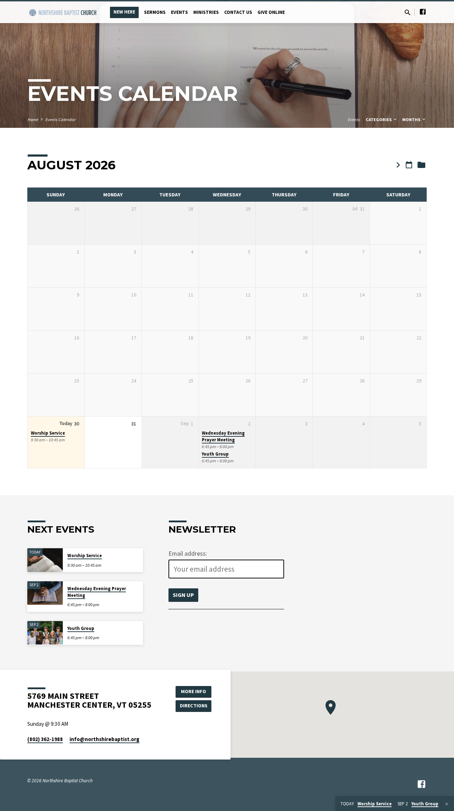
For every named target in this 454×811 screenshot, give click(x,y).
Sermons (155, 12)
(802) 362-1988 (45, 739)
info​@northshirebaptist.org (104, 739)
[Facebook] (423, 12)
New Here (124, 12)
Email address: (187, 553)
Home (33, 119)
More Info (193, 691)
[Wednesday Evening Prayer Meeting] (45, 593)
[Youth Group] (45, 633)
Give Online (271, 12)
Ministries (206, 12)
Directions (193, 705)
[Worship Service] (45, 560)
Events (179, 12)
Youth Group (215, 454)
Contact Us (238, 12)
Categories (379, 119)
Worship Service (48, 433)
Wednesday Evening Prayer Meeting (223, 436)
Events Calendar (60, 119)
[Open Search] (407, 12)
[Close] (446, 804)
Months (411, 119)
